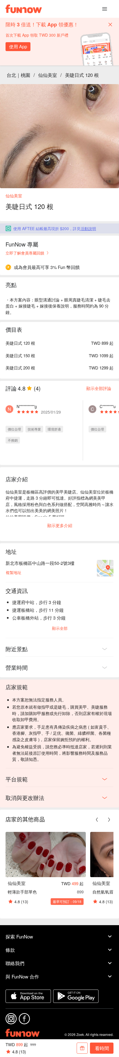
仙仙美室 (47, 74)
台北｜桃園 (18, 74)
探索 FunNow (19, 936)
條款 (10, 949)
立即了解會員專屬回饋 (25, 253)
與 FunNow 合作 (22, 976)
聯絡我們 (15, 963)
